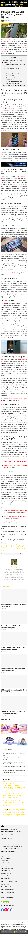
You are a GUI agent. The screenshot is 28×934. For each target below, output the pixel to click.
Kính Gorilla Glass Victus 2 (11, 83)
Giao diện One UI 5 (9, 79)
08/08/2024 (4, 608)
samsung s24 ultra (16, 549)
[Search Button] (26, 5)
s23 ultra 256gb (9, 547)
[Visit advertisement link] (14, 1)
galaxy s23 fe (7, 545)
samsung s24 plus (6, 549)
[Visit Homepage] (14, 5)
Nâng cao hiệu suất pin (10, 77)
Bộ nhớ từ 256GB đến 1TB (11, 68)
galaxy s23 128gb (16, 545)
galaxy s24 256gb (18, 547)
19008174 (12, 833)
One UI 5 (3, 303)
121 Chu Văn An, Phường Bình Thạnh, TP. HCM (10, 848)
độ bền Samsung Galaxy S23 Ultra (17, 516)
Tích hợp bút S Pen (9, 76)
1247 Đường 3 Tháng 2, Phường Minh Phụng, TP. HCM (11, 846)
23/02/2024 (4, 651)
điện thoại (6, 41)
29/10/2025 (4, 629)
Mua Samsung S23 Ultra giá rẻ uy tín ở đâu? (13, 85)
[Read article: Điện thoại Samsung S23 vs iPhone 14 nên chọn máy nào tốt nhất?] (14, 660)
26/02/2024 (15, 20)
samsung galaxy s (12, 543)
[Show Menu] (2, 5)
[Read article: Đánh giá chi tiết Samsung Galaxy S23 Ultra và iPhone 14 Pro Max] (14, 681)
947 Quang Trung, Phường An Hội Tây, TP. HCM (10, 844)
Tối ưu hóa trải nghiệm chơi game (13, 81)
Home (2, 9)
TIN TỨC (6, 9)
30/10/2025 (4, 672)
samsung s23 (8, 553)
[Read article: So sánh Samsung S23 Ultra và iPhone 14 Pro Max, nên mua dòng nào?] (14, 617)
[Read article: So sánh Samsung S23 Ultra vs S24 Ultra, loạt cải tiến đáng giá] (14, 596)
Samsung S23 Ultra (17, 553)
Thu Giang (8, 20)
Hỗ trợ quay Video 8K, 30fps (12, 74)
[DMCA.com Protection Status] (5, 902)
